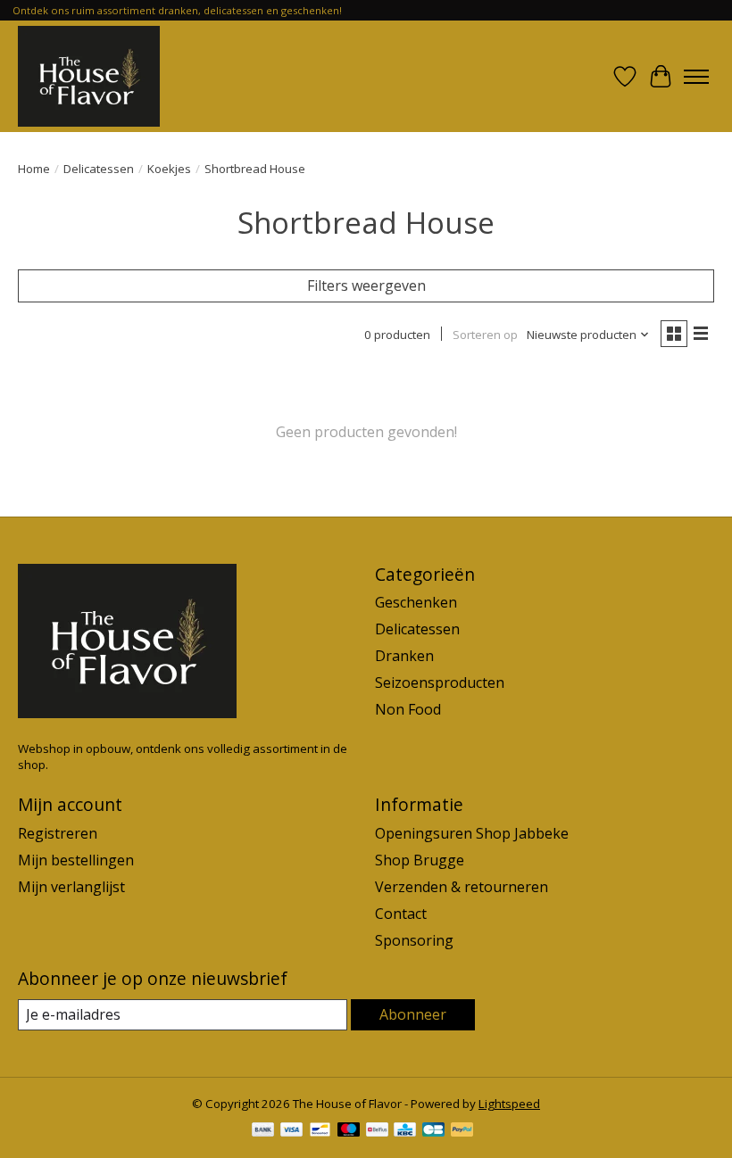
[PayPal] (462, 1131)
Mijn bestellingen (76, 860)
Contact (401, 913)
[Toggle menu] (696, 77)
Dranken (404, 656)
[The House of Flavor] (89, 76)
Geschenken (416, 602)
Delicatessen (98, 169)
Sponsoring (414, 940)
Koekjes (169, 169)
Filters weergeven (366, 285)
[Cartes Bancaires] (433, 1131)
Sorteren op (485, 335)
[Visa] (292, 1131)
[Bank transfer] (263, 1131)
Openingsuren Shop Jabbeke (472, 833)
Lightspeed (509, 1104)
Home (34, 169)
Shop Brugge (419, 860)
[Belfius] (377, 1131)
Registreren (57, 833)
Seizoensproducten (439, 682)
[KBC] (405, 1131)
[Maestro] (349, 1131)
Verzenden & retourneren (461, 887)
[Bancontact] (320, 1131)
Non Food (408, 709)
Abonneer (412, 1014)
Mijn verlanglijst (71, 887)
